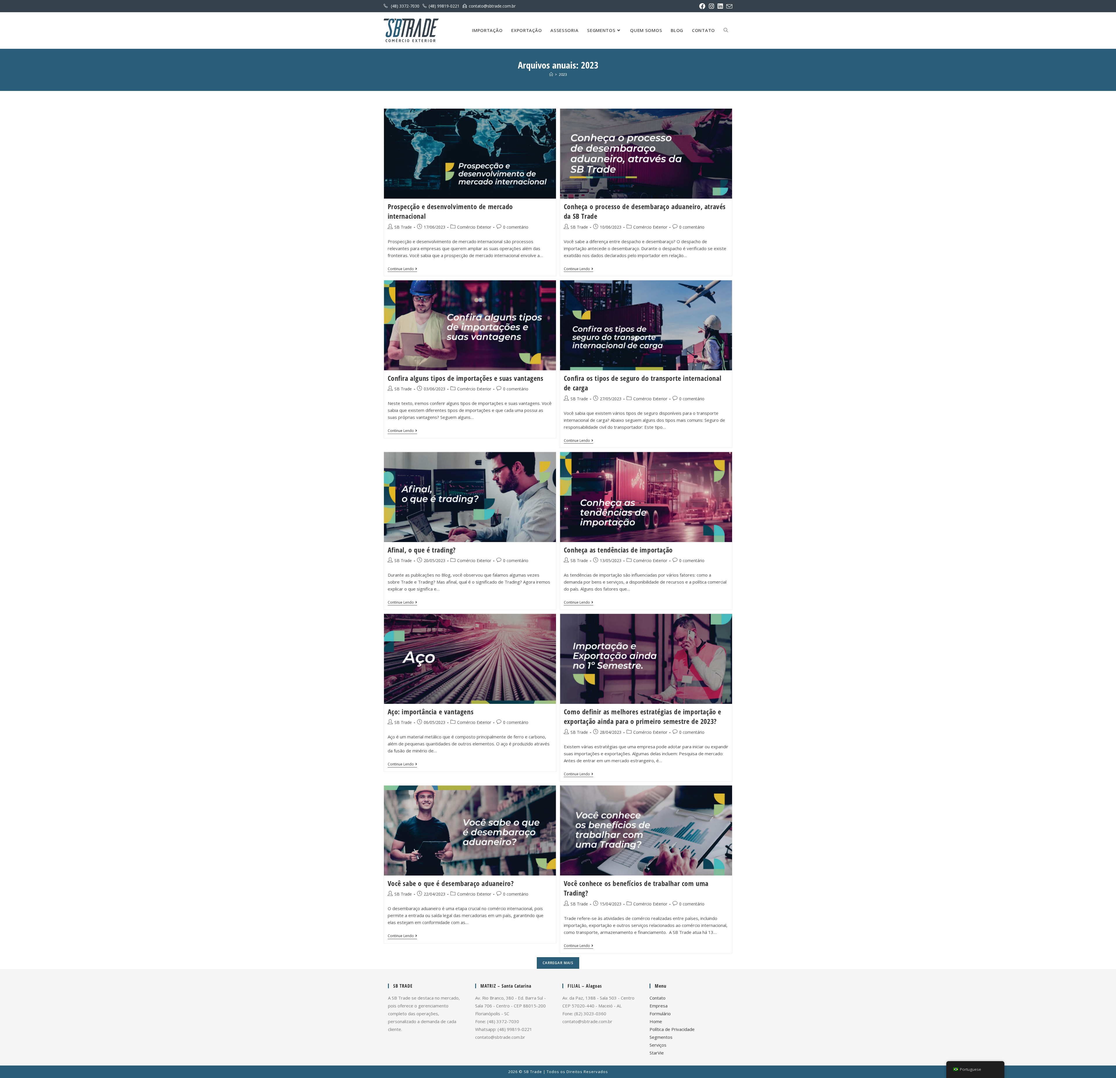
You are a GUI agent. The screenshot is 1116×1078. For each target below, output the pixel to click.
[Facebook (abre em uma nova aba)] (702, 6)
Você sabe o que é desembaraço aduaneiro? (451, 883)
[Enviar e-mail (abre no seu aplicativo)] (728, 6)
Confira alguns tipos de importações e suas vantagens (465, 378)
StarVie (657, 1053)
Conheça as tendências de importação (618, 550)
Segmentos (661, 1037)
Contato (658, 998)
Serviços (658, 1045)
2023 (563, 74)
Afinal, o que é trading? (422, 550)
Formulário (660, 1013)
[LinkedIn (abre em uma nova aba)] (720, 6)
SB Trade (403, 227)
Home (656, 1021)
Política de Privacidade (672, 1029)
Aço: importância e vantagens (431, 711)
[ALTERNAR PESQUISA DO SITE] (725, 30)
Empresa (659, 1006)
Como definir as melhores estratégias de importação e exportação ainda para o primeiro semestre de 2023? (642, 716)
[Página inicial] (551, 74)
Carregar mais (558, 962)
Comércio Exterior (474, 227)
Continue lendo (402, 269)
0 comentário (515, 227)
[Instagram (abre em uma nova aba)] (711, 6)
